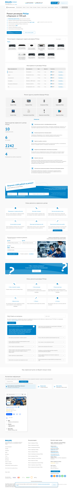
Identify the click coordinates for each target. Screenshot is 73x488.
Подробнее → (61, 71)
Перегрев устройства (30, 83)
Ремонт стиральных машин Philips (34, 464)
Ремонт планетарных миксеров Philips (35, 454)
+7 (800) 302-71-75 (39, 2)
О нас (27, 7)
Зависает (27, 77)
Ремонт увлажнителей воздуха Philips (35, 467)
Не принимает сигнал (30, 74)
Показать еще (36, 119)
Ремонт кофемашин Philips (33, 449)
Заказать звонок (36, 270)
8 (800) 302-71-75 (54, 449)
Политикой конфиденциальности (28, 383)
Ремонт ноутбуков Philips (33, 451)
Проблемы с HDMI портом (30, 80)
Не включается (28, 71)
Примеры (7, 450)
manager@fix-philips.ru (55, 455)
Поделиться (52, 476)
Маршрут (10, 414)
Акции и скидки (44, 7)
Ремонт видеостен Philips (33, 460)
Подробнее (36, 292)
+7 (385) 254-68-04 (29, 2)
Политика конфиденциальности (36, 481)
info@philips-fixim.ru (55, 452)
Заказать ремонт (12, 253)
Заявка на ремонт (51, 7)
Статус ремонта (64, 7)
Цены (24, 7)
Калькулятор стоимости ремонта (11, 465)
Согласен (54, 484)
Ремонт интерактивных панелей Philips (35, 462)
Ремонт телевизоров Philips (33, 445)
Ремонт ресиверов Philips (33, 456)
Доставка (34, 7)
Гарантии (38, 7)
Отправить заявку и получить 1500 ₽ (39, 193)
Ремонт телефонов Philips (33, 443)
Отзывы (31, 7)
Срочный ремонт (19, 7)
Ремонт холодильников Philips (34, 447)
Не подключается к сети (30, 86)
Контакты (56, 7)
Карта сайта (7, 472)
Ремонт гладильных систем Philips (34, 458)
